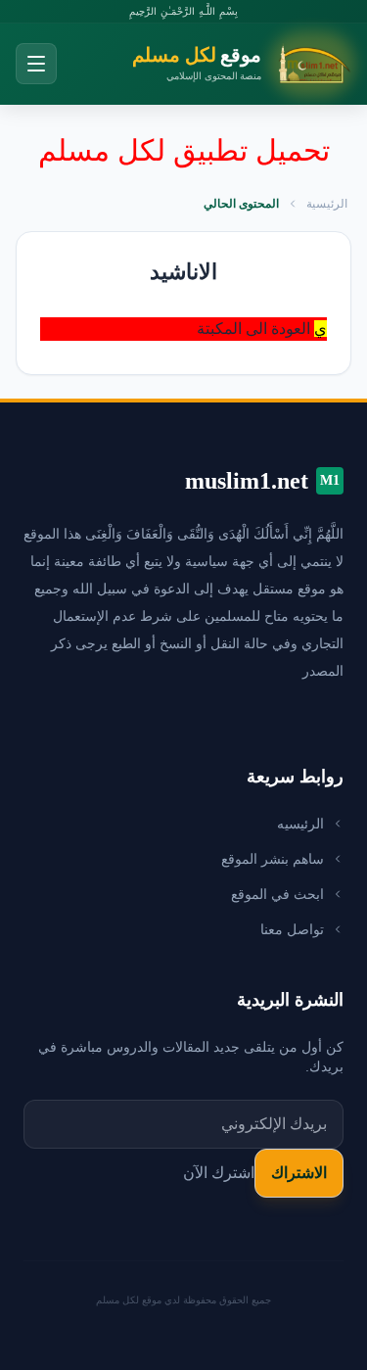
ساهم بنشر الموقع (272, 859)
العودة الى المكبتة (253, 328)
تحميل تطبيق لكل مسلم (184, 150)
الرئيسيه (300, 823)
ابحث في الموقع (277, 894)
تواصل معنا (292, 929)
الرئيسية (326, 204)
